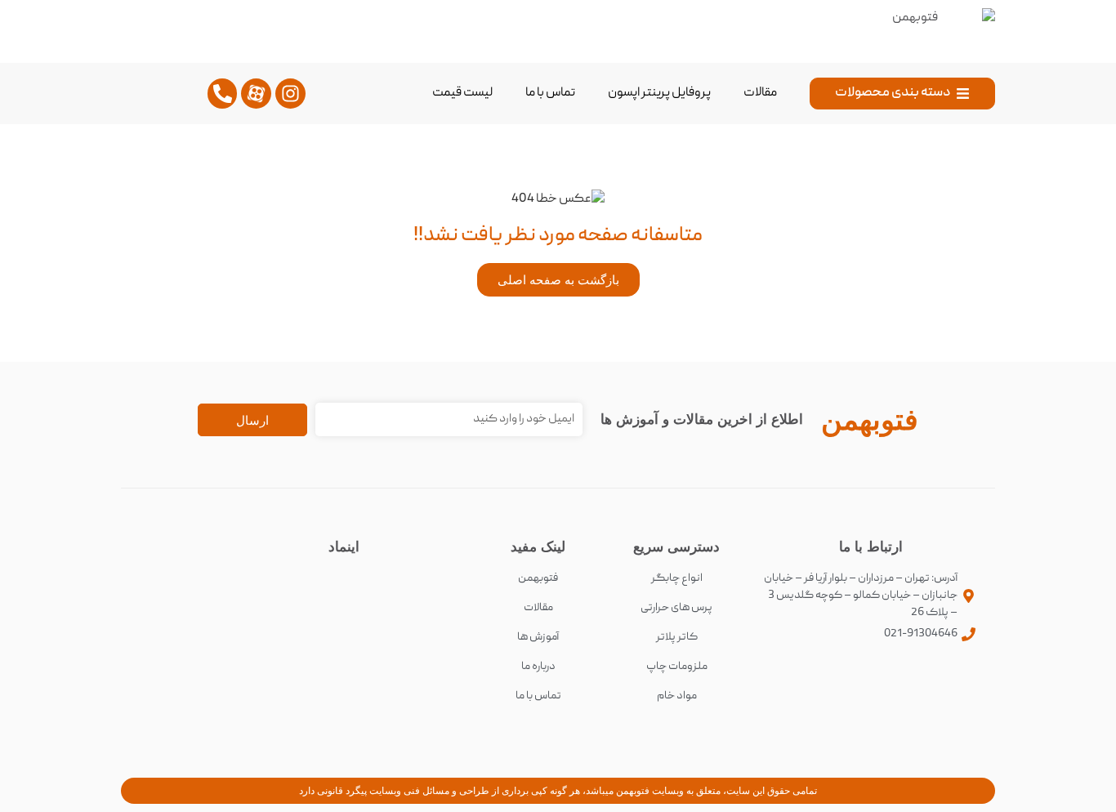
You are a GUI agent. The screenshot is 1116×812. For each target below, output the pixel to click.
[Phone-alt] (223, 93)
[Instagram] (290, 93)
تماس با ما (550, 93)
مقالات (760, 93)
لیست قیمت (462, 93)
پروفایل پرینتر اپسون (659, 93)
